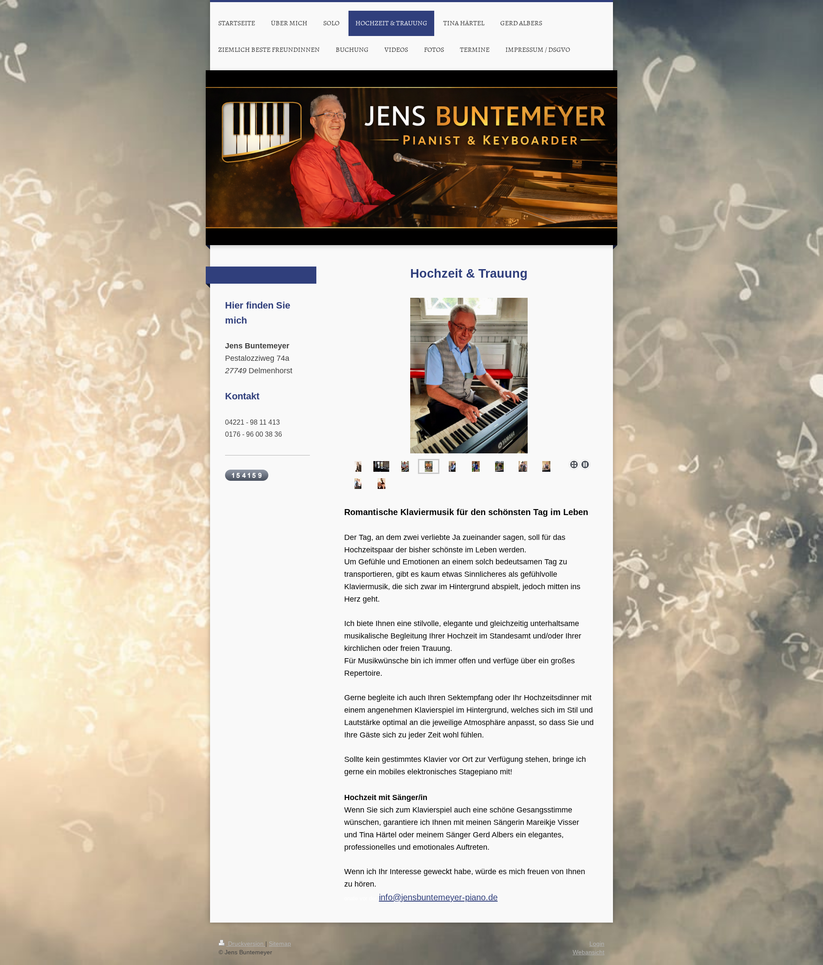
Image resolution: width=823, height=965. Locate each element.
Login (596, 943)
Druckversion (245, 943)
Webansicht (588, 952)
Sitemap (280, 943)
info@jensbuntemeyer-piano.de (438, 897)
